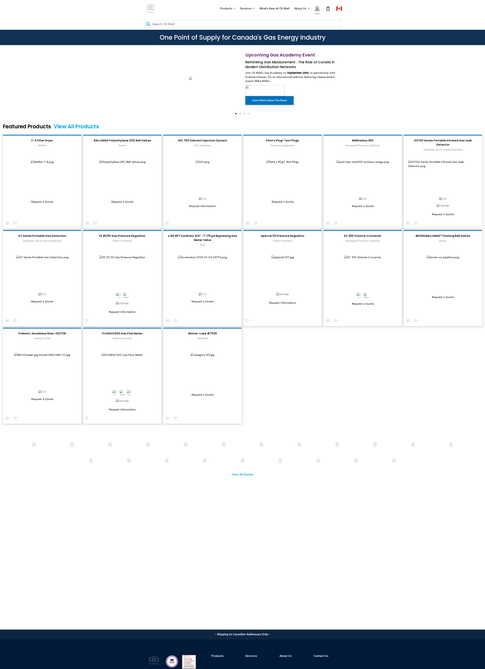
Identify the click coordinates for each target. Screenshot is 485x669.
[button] (227, 8)
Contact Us (321, 656)
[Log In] (317, 8)
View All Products (76, 126)
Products (217, 656)
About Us (285, 656)
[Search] (147, 24)
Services (251, 656)
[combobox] (242, 24)
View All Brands (242, 474)
